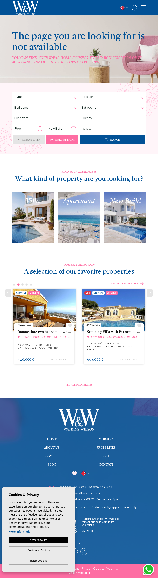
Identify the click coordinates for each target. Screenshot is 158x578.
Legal (76, 568)
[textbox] (27, 97)
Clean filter (31, 140)
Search (115, 140)
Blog (52, 464)
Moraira (106, 439)
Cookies (98, 568)
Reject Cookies (38, 560)
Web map (112, 568)
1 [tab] (14, 284)
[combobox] (43, 97)
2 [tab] (18, 284)
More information (20, 531)
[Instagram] (83, 552)
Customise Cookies (39, 550)
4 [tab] (26, 284)
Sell (106, 456)
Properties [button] (106, 447)
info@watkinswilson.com (85, 493)
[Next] (150, 293)
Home (52, 439)
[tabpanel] (44, 328)
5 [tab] (31, 284)
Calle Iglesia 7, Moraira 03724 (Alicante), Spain (87, 499)
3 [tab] (22, 284)
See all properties (124, 284)
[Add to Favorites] (70, 325)
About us (52, 447)
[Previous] (8, 293)
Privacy (86, 568)
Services (52, 456)
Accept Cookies (38, 540)
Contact (106, 464)
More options (65, 140)
